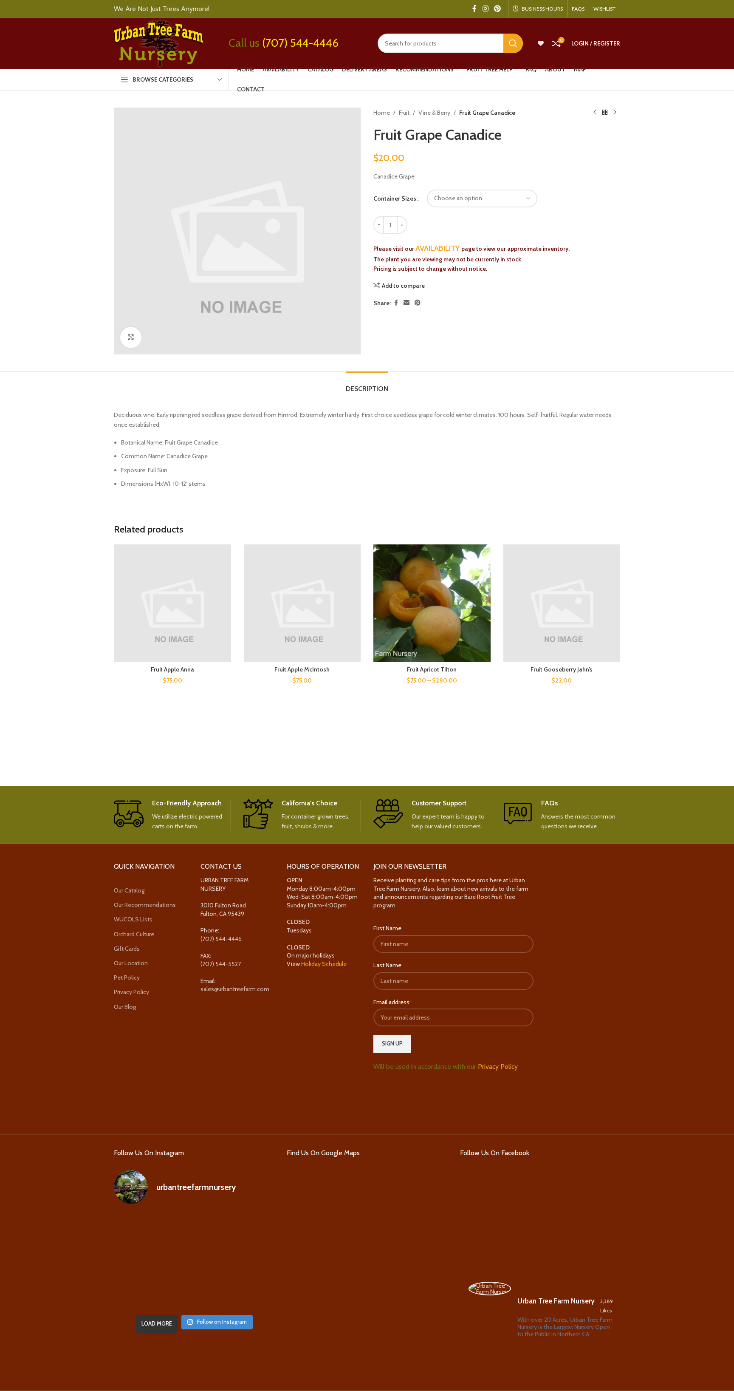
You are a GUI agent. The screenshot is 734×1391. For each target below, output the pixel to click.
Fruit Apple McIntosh (302, 669)
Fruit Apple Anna (172, 669)
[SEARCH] (513, 43)
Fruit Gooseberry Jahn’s (562, 669)
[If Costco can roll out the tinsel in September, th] (139, 1261)
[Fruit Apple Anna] (172, 603)
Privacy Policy (131, 992)
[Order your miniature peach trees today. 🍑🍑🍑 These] (248, 1228)
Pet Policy (127, 977)
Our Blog (125, 1007)
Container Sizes (394, 198)
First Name (387, 928)
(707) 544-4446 (300, 43)
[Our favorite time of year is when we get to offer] (248, 1261)
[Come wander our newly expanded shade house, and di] (194, 1228)
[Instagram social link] (485, 8)
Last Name (387, 965)
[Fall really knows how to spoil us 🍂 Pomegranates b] (139, 1294)
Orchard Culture (134, 934)
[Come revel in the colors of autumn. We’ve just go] (139, 1228)
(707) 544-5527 (220, 964)
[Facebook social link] (474, 8)
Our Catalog (129, 890)
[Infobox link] (172, 815)
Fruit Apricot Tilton (432, 669)
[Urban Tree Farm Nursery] (490, 1288)
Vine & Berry (434, 112)
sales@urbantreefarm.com (234, 989)
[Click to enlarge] (130, 337)
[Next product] (615, 113)
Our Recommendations (145, 905)
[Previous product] (595, 113)
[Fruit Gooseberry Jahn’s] (562, 603)
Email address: (392, 1002)
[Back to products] (605, 113)
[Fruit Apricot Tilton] (432, 603)
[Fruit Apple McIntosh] (302, 603)
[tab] (367, 384)
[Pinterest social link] (497, 8)
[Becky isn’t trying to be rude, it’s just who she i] (248, 1294)
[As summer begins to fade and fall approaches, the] (194, 1294)
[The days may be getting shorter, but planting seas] (194, 1261)
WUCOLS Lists (133, 919)
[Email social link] (406, 303)
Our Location (131, 963)
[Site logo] (158, 42)
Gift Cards (127, 948)
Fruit (404, 112)
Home (381, 112)
